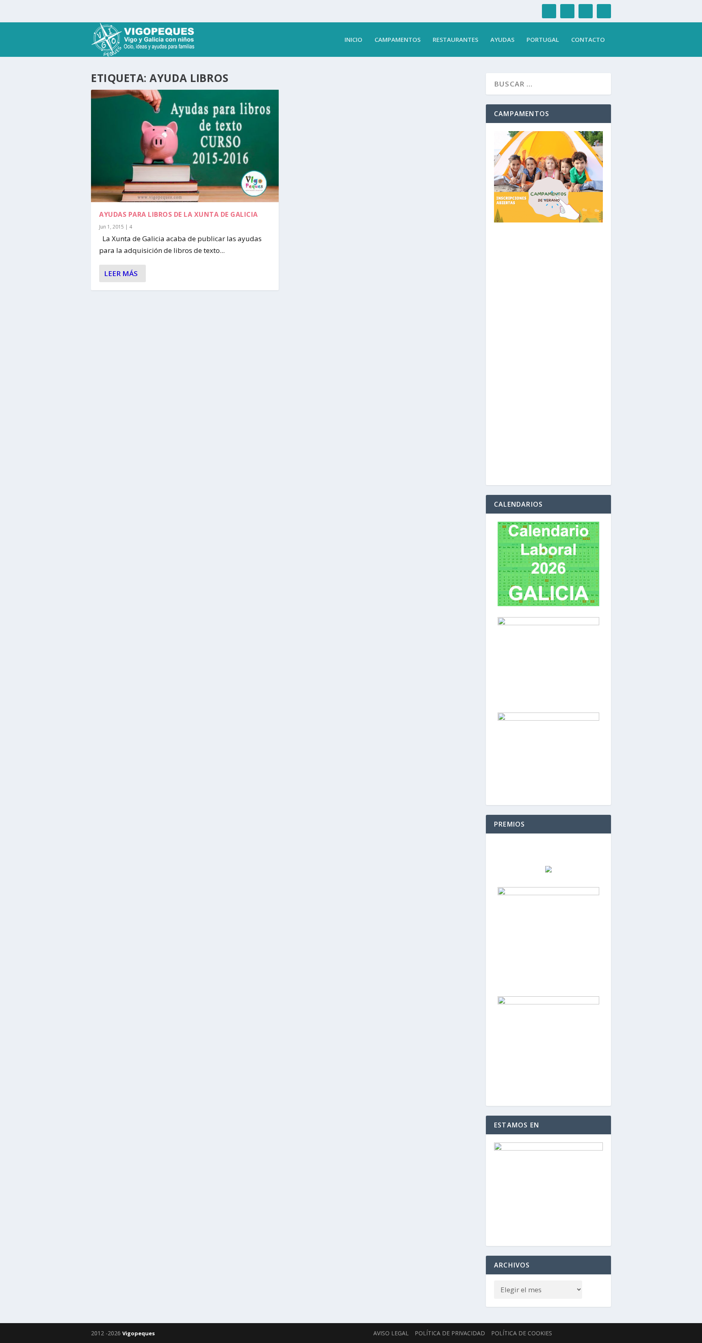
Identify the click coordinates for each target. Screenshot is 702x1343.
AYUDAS (502, 39)
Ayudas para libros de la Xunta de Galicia (178, 214)
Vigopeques (138, 1333)
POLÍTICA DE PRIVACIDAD (450, 1333)
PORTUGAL (542, 39)
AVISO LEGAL (391, 1333)
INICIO (353, 39)
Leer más (121, 273)
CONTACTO (588, 39)
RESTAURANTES (455, 39)
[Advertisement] (548, 355)
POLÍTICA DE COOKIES (521, 1333)
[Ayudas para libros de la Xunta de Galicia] (185, 146)
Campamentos (397, 39)
